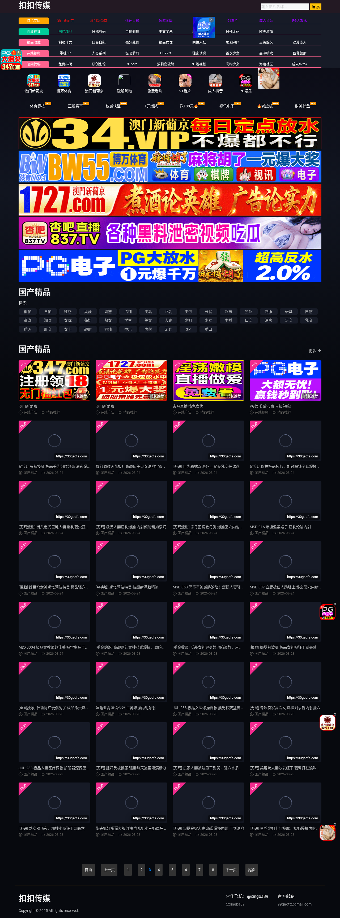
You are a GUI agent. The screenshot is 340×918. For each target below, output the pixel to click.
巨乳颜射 (300, 53)
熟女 (108, 320)
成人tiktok (299, 64)
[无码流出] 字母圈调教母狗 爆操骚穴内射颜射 (210, 527)
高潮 (27, 320)
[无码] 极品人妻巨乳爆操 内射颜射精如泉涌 (131, 527)
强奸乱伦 (132, 42)
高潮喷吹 (266, 53)
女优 (67, 320)
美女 (148, 320)
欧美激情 (266, 31)
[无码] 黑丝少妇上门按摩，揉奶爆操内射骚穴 (286, 828)
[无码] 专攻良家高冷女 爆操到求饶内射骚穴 (285, 708)
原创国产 (199, 31)
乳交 (308, 320)
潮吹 (48, 320)
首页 (88, 870)
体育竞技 (37, 106)
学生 (128, 320)
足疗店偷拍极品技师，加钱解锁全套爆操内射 (287, 466)
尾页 (252, 870)
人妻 (168, 320)
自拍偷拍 (132, 31)
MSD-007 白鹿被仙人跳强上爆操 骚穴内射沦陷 (288, 587)
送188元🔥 (189, 106)
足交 (288, 320)
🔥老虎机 (265, 106)
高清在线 (34, 31)
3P (188, 329)
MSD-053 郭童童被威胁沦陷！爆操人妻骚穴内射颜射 (216, 587)
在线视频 (34, 53)
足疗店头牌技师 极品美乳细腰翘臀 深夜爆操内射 (58, 466)
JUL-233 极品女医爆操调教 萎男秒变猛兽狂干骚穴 (214, 708)
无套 (168, 329)
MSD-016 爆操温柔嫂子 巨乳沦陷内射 (280, 527)
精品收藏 (34, 42)
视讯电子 (226, 106)
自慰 (308, 311)
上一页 (109, 870)
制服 (268, 311)
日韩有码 (99, 31)
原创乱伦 (99, 64)
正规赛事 (75, 106)
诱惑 (108, 311)
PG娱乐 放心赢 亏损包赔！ (272, 406)
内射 (148, 329)
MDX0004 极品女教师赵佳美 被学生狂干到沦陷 (57, 647)
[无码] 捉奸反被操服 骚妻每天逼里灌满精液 (131, 768)
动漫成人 (300, 42)
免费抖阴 (65, 64)
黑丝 (248, 311)
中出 (128, 329)
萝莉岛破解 (165, 64)
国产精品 (65, 31)
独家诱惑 (199, 53)
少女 (208, 320)
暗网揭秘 (34, 64)
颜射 (88, 329)
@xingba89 (235, 904)
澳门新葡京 (28, 406)
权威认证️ (113, 106)
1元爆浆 (151, 106)
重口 (208, 329)
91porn (132, 64)
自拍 (48, 311)
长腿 (208, 311)
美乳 (148, 311)
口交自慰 (99, 42)
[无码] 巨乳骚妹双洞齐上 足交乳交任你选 (206, 466)
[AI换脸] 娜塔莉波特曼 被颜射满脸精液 (127, 587)
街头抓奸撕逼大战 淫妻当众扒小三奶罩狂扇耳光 (135, 828)
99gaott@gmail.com (295, 904)
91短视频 (199, 64)
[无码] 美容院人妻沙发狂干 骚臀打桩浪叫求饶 (287, 768)
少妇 (188, 320)
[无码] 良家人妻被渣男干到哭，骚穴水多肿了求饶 (213, 768)
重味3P (65, 53)
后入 (27, 329)
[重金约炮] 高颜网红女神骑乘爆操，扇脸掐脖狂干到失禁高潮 (145, 647)
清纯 (128, 311)
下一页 (231, 870)
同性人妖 (199, 42)
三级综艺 (266, 42)
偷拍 (27, 311)
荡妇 (88, 320)
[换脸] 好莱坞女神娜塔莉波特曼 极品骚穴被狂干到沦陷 (63, 587)
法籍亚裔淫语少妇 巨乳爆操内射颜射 (126, 708)
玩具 (288, 311)
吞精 (108, 329)
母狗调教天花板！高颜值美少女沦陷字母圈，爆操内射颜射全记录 (149, 466)
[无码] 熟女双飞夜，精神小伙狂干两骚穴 (52, 828)
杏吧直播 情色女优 (188, 406)
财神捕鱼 (302, 106)
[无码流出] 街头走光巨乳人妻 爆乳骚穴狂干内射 (58, 527)
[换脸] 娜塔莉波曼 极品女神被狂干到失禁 (283, 647)
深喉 (268, 320)
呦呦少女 (233, 64)
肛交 (48, 329)
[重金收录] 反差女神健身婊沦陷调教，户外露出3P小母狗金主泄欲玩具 (230, 647)
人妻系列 (99, 53)
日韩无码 (233, 31)
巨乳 (168, 311)
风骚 (88, 311)
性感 (67, 311)
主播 (228, 320)
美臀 (188, 311)
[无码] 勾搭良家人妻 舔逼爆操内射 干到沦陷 (208, 828)
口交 (248, 320)
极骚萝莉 (132, 53)
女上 (67, 329)
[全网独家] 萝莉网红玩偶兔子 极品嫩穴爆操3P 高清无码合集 (68, 708)
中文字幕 (166, 31)
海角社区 (266, 64)
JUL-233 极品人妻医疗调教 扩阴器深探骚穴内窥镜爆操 (64, 768)
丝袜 (228, 311)
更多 (312, 351)
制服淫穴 (65, 42)
